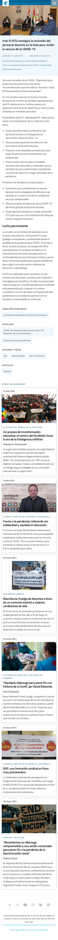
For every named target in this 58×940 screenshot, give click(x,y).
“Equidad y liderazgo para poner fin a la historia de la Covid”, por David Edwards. (29, 679)
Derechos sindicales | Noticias (17, 340)
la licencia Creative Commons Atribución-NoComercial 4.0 (29, 924)
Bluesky (41, 905)
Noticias (7, 371)
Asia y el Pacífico (36, 355)
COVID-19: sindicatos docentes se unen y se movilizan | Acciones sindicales (24, 332)
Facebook (10, 905)
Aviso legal (14, 929)
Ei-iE (4, 3)
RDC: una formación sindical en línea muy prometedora (29, 759)
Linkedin (48, 905)
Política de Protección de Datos (34, 929)
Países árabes (18, 355)
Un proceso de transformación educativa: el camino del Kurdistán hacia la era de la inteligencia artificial (29, 431)
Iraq (5, 355)
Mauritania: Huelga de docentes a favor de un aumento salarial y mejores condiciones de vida (29, 594)
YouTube (25, 905)
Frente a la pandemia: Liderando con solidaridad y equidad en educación (29, 514)
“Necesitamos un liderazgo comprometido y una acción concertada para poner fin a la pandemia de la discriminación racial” (29, 843)
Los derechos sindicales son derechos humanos (25, 314)
